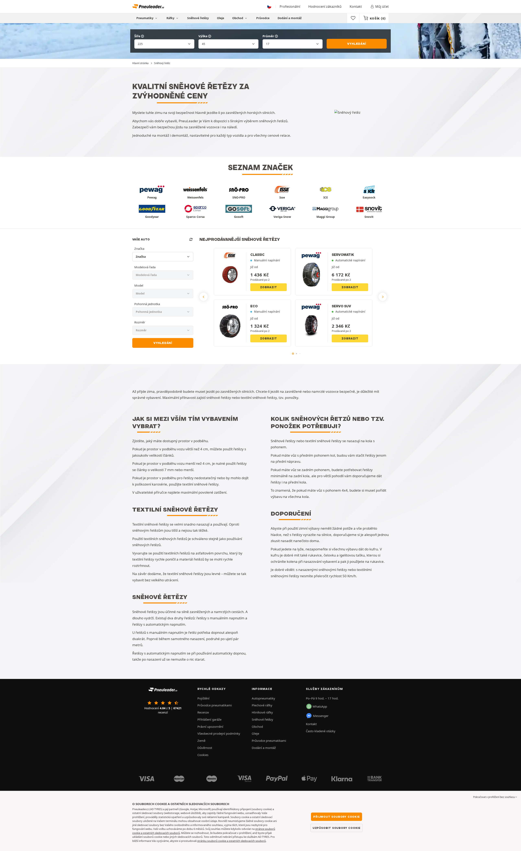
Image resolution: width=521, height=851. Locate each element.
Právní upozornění (210, 726)
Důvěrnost (204, 748)
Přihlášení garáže (209, 719)
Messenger (320, 716)
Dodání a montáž (290, 18)
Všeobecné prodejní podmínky (218, 733)
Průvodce (262, 18)
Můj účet (382, 6)
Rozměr (139, 322)
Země (201, 741)
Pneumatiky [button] (145, 18)
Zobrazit (268, 287)
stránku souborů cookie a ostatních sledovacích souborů (231, 841)
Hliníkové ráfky (262, 712)
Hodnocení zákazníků (324, 6)
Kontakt (356, 6)
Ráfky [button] (170, 18)
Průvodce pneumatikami (214, 705)
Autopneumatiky (263, 698)
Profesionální (290, 6)
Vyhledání (356, 44)
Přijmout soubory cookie (336, 816)
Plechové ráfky (262, 705)
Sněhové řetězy (198, 18)
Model (138, 285)
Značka (139, 249)
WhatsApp (320, 706)
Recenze (203, 712)
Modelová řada (144, 267)
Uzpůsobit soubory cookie (336, 827)
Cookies (202, 755)
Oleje (220, 18)
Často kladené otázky (320, 731)
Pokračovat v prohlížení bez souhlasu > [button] (495, 797)
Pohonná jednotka (147, 304)
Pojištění (203, 698)
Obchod (238, 18)
